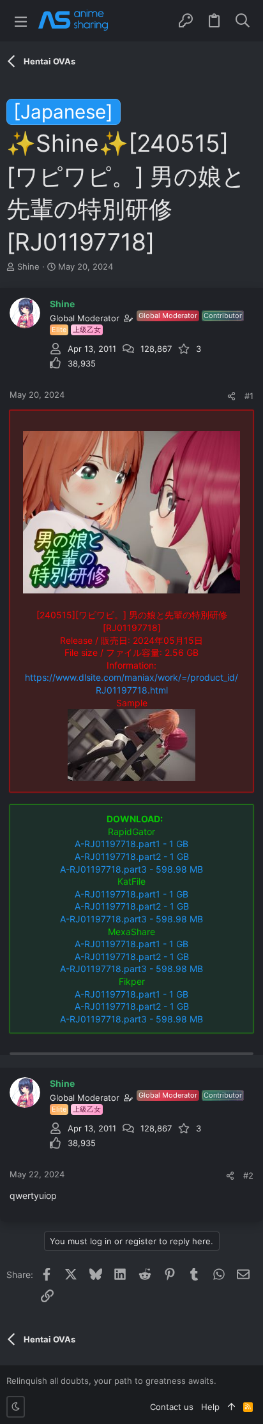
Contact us (171, 1407)
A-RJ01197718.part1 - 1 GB (131, 843)
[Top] (231, 1406)
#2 (248, 1175)
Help (210, 1407)
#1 (248, 396)
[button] (20, 21)
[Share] (231, 396)
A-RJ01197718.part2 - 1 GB (132, 856)
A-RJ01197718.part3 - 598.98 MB (131, 869)
